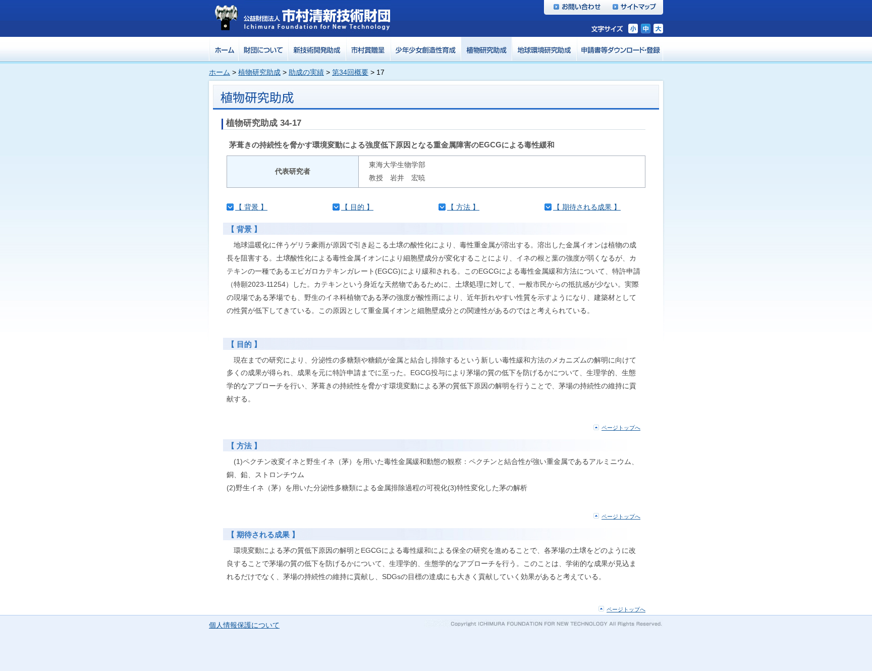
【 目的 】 (357, 207)
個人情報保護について (244, 625)
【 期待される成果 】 (587, 207)
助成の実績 (306, 72)
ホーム (219, 72)
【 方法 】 (463, 207)
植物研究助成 (259, 72)
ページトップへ (621, 428)
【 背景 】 (251, 207)
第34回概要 (350, 72)
